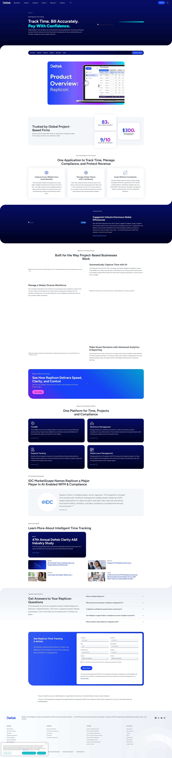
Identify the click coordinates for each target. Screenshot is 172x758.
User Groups (129, 739)
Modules (52, 52)
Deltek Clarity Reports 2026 (93, 728)
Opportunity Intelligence (12, 735)
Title (81, 643)
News (128, 735)
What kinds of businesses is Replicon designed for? (104, 603)
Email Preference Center (68, 751)
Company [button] (63, 3)
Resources (58, 52)
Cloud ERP (9, 733)
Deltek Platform (10, 728)
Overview (32, 52)
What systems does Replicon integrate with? (102, 622)
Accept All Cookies (41, 753)
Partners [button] (44, 3)
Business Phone (84, 649)
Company (112, 649)
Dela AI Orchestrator (11, 731)
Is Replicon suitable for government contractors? (104, 609)
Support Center (130, 744)
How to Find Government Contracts (94, 735)
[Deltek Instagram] (164, 718)
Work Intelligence (10, 741)
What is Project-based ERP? (93, 731)
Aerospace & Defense (51, 728)
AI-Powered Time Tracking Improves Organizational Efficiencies (61, 564)
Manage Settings (7, 753)
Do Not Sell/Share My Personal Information (50, 751)
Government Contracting (52, 737)
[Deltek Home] (7, 3)
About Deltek (129, 728)
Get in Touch (86, 668)
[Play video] (86, 83)
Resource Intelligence (11, 739)
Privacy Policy (25, 749)
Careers (128, 733)
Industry (82, 655)
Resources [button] (53, 3)
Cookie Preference (80, 751)
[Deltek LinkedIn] (155, 718)
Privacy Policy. (85, 678)
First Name (83, 637)
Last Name (112, 637)
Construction (49, 733)
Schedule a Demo (137, 52)
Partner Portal (130, 741)
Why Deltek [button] (17, 3)
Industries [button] (36, 3)
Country (112, 655)
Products (30, 12)
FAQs (64, 52)
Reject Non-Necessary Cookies (29, 753)
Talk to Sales (38, 392)
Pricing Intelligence (11, 737)
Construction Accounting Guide (94, 741)
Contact (161, 2)
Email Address (113, 643)
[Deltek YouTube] (161, 718)
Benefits (39, 52)
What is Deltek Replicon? (95, 596)
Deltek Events (130, 737)
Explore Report (35, 552)
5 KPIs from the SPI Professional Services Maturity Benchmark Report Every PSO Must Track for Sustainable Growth (122, 577)
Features (45, 52)
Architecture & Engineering (52, 731)
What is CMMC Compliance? (93, 737)
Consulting (49, 735)
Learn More (33, 438)
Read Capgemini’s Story (99, 235)
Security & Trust (130, 731)
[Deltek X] (158, 718)
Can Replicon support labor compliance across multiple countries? (110, 615)
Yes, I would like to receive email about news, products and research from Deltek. (102, 662)
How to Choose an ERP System (93, 733)
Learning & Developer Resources (59, 575)
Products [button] (26, 3)
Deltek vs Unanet (90, 744)
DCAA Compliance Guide (92, 739)
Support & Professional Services (119, 563)
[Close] (45, 743)
